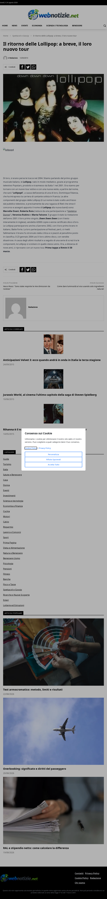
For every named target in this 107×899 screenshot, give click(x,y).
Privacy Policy (45, 448)
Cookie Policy (31, 448)
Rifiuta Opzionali (53, 459)
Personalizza (53, 454)
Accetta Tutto (53, 464)
